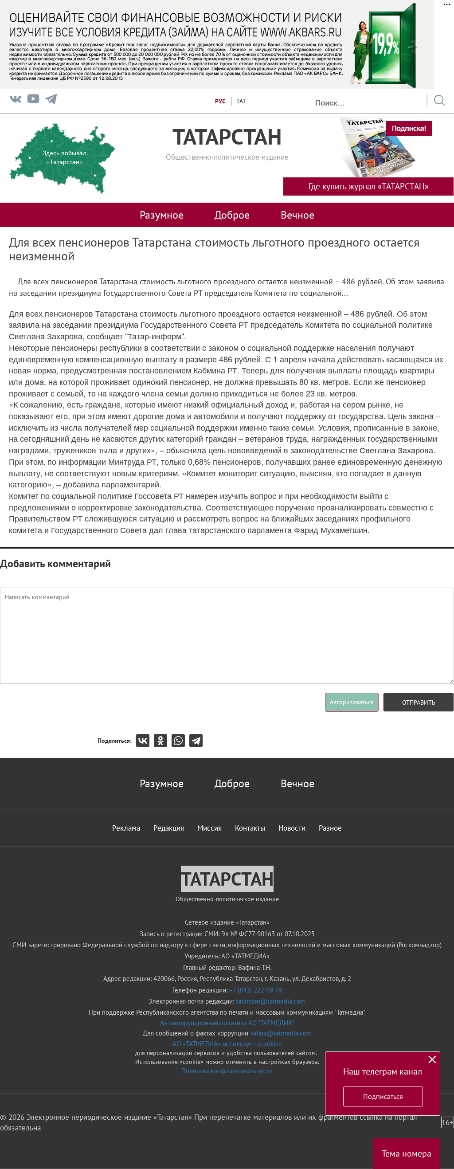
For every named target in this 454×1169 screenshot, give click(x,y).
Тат (241, 101)
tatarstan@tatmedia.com (270, 1001)
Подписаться (383, 1096)
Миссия (209, 828)
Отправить (418, 702)
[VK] (15, 101)
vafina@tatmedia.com (281, 1033)
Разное (330, 828)
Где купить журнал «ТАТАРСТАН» (369, 186)
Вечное (297, 215)
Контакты (250, 828)
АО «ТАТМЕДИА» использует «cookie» (227, 1044)
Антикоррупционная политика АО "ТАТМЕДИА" (227, 1023)
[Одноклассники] (163, 740)
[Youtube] (33, 101)
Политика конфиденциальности (227, 1071)
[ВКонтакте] (145, 740)
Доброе (232, 215)
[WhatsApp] (180, 740)
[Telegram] (51, 101)
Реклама (126, 828)
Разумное (162, 215)
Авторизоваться (352, 702)
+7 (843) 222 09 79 (255, 990)
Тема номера (406, 1153)
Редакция (168, 828)
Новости (291, 828)
